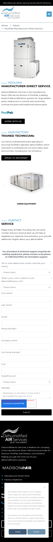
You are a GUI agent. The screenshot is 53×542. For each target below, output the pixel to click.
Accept (17, 532)
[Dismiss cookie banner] (44, 487)
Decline (36, 532)
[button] (49, 14)
